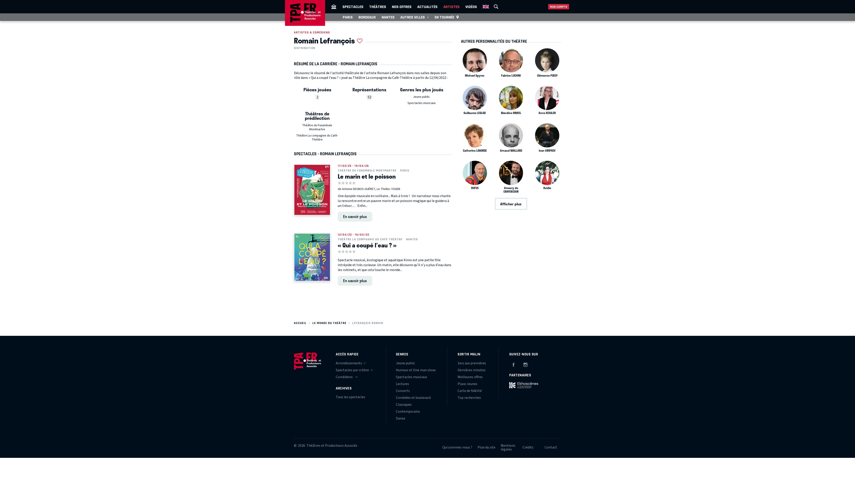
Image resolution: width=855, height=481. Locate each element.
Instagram (525, 364)
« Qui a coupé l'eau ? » (367, 245)
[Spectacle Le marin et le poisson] (312, 189)
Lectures (402, 383)
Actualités (427, 6)
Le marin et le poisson (367, 176)
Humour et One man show (416, 370)
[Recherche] (496, 6)
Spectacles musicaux (421, 103)
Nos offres (401, 6)
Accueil (300, 323)
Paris (348, 17)
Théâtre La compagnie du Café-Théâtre (317, 137)
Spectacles (352, 6)
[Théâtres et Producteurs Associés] (334, 7)
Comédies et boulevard (413, 397)
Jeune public (421, 97)
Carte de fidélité (470, 390)
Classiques (404, 404)
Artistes (451, 6)
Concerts (403, 390)
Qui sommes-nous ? (457, 447)
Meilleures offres (470, 377)
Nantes (388, 17)
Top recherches (469, 397)
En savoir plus (355, 216)
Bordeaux (367, 17)
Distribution (304, 48)
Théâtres (377, 6)
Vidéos (471, 6)
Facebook (513, 364)
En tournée (444, 17)
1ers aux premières (472, 363)
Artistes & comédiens (312, 32)
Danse (400, 418)
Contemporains (408, 411)
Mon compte (558, 6)
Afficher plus (510, 204)
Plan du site (486, 447)
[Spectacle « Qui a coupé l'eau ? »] (312, 257)
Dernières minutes (472, 370)
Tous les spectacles (350, 397)
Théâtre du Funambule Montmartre (317, 127)
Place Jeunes (467, 383)
